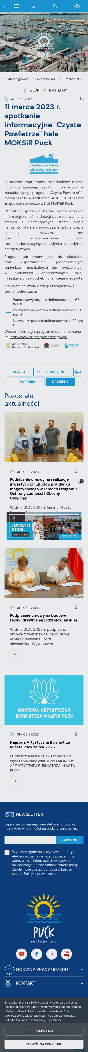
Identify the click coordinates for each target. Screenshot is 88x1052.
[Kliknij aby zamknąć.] (81, 481)
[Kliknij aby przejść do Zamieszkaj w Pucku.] (44, 526)
